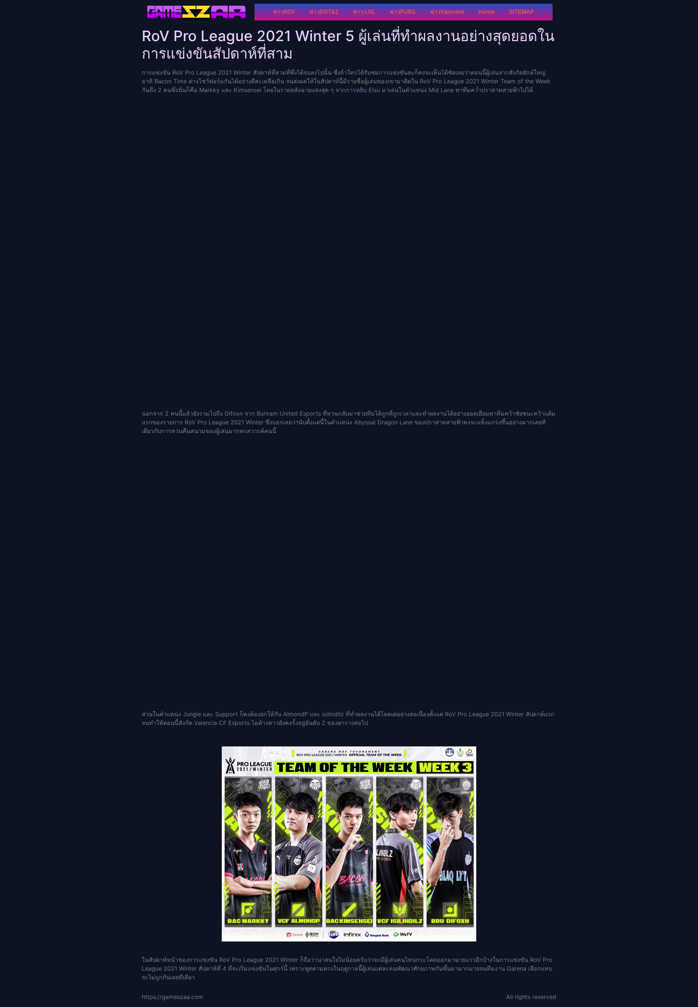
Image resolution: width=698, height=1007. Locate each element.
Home (486, 11)
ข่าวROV (284, 11)
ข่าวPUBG (403, 11)
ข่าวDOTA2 (323, 11)
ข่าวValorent (447, 11)
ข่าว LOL (364, 11)
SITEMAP (521, 11)
